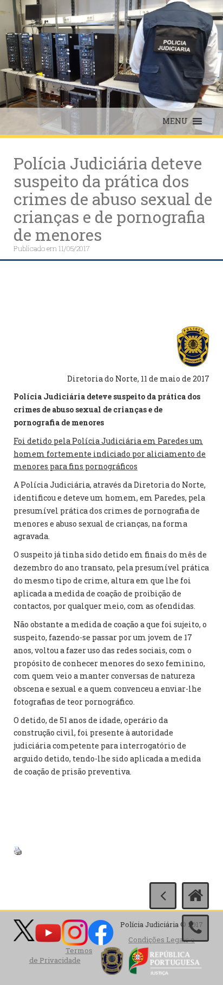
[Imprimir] (18, 850)
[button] (175, 121)
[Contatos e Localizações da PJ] (195, 928)
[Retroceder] (162, 895)
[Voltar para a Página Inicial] (195, 895)
